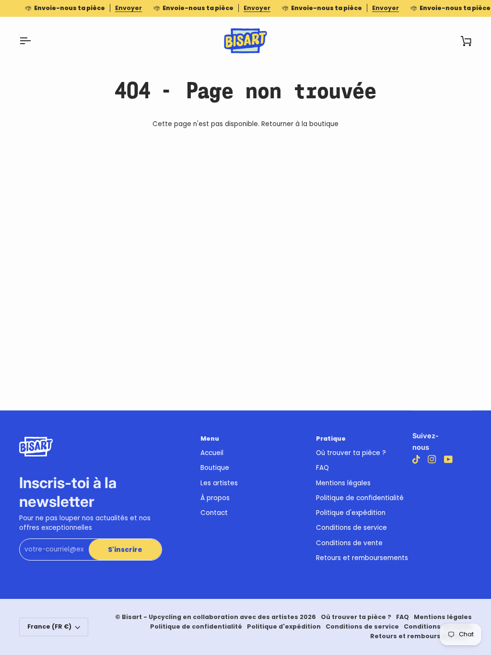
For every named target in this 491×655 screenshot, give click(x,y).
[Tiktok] (416, 459)
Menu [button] (209, 438)
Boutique (214, 467)
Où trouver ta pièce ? (351, 452)
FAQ (322, 467)
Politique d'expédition (351, 512)
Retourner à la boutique (300, 124)
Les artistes (219, 483)
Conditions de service (351, 527)
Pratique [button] (331, 438)
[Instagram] (432, 459)
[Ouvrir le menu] (33, 41)
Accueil (211, 452)
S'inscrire (125, 549)
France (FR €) (49, 626)
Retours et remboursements (362, 557)
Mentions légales (343, 483)
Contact (214, 512)
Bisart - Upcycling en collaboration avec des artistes (210, 617)
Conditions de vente (349, 543)
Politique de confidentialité (360, 498)
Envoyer (128, 8)
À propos (215, 498)
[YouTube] (448, 459)
